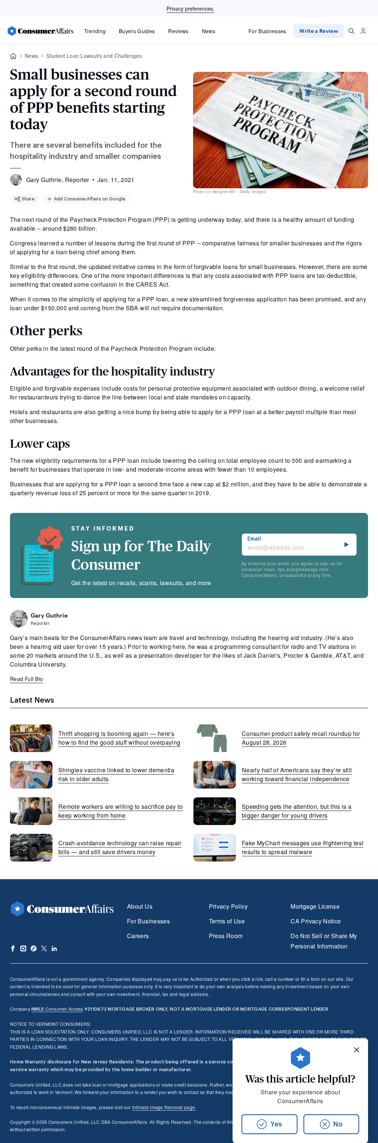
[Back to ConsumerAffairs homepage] (13, 56)
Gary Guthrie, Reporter (57, 179)
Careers (138, 935)
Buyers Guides (137, 31)
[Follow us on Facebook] (13, 948)
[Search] (351, 31)
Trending (95, 31)
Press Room (226, 935)
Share (28, 199)
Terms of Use (227, 921)
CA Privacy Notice (316, 921)
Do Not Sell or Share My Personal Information (324, 940)
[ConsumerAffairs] (40, 31)
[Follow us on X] (44, 948)
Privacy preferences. (190, 8)
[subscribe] (346, 544)
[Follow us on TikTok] (34, 948)
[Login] (363, 31)
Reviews (178, 31)
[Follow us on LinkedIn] (54, 948)
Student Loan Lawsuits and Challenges (94, 55)
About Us (139, 906)
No (338, 1124)
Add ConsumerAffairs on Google (90, 199)
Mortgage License (315, 906)
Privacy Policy (228, 906)
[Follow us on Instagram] (23, 948)
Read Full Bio (26, 678)
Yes (276, 1124)
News (208, 31)
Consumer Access (57, 1009)
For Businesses (267, 31)
